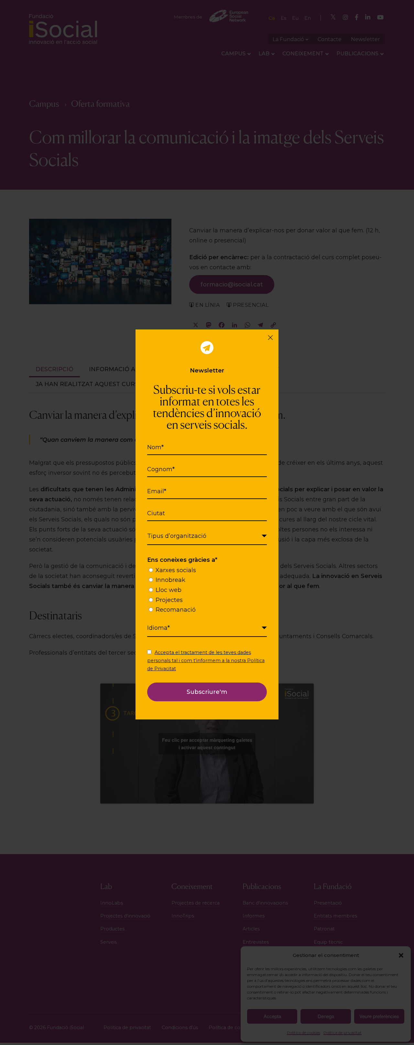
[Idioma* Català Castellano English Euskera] (207, 628)
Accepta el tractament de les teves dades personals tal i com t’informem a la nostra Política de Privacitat (206, 661)
